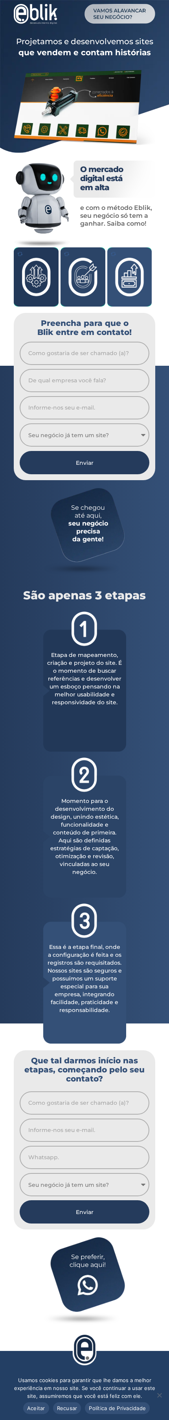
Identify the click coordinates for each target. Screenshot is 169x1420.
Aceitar (36, 1408)
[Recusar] (159, 1395)
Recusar (67, 1408)
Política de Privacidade (117, 1408)
